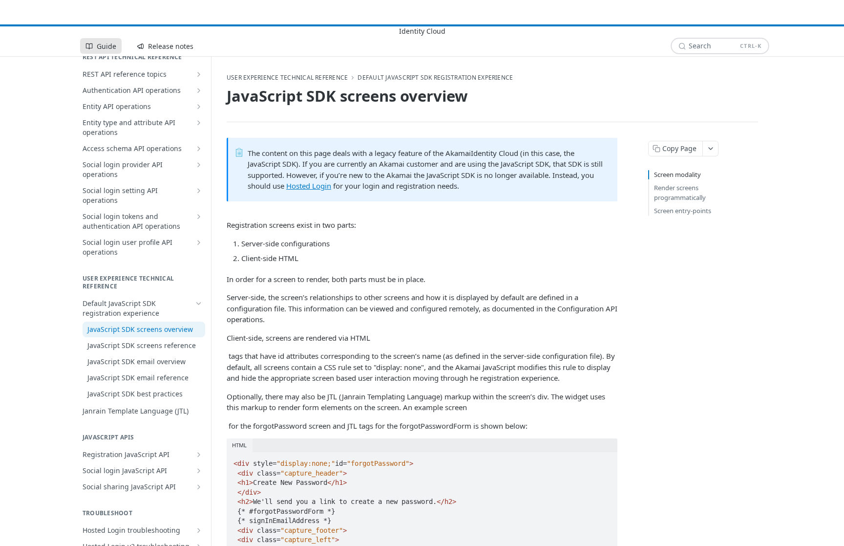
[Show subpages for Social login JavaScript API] (199, 471)
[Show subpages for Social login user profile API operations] (199, 242)
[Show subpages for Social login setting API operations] (199, 191)
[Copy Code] (605, 460)
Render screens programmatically (680, 192)
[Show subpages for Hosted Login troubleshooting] (199, 530)
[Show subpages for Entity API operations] (199, 106)
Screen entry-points (682, 210)
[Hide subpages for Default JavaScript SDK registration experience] (199, 303)
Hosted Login (308, 186)
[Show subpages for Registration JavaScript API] (199, 455)
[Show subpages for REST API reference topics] (199, 74)
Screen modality (677, 174)
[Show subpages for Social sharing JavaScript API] (199, 487)
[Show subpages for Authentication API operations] (199, 90)
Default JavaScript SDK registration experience (435, 78)
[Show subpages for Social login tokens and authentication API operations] (199, 216)
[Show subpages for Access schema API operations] (199, 149)
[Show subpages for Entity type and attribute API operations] (199, 123)
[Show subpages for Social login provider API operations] (199, 165)
